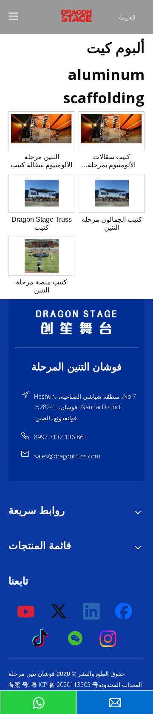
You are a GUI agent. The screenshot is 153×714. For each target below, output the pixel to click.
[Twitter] (59, 611)
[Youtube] (26, 611)
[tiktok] (43, 638)
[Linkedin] (91, 611)
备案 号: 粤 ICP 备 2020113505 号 (53, 685)
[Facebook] (124, 611)
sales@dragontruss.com (67, 456)
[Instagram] (108, 638)
